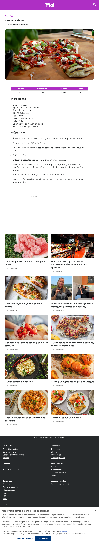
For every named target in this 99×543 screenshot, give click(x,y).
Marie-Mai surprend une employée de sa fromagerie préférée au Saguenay (72, 305)
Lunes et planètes (58, 458)
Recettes (9, 16)
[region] (49, 525)
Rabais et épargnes (10, 487)
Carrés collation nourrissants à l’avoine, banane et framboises (72, 344)
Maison (5, 493)
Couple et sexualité (58, 472)
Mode (5, 499)
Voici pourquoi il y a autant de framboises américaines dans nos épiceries (69, 264)
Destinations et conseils (60, 484)
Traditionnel (55, 449)
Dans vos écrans (9, 452)
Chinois (54, 452)
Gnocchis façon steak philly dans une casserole (25, 419)
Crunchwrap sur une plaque (66, 417)
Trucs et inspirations (11, 469)
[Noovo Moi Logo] (49, 5)
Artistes (6, 458)
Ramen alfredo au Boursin (19, 381)
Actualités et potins (10, 449)
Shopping (7, 484)
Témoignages (56, 469)
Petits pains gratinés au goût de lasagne (72, 381)
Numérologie (56, 455)
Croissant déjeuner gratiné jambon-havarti (24, 305)
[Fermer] (95, 510)
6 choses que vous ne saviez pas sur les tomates (26, 344)
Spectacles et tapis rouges (13, 455)
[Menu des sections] (4, 4)
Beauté (5, 496)
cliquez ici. (64, 531)
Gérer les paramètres (25, 538)
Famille (53, 475)
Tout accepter (43, 538)
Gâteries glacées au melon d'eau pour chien (25, 263)
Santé (53, 467)
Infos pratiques (9, 490)
